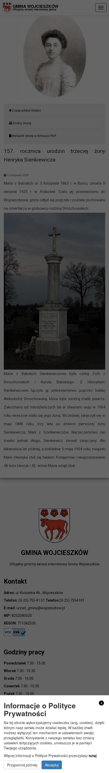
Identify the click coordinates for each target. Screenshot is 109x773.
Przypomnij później (22, 764)
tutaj (93, 755)
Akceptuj (52, 764)
